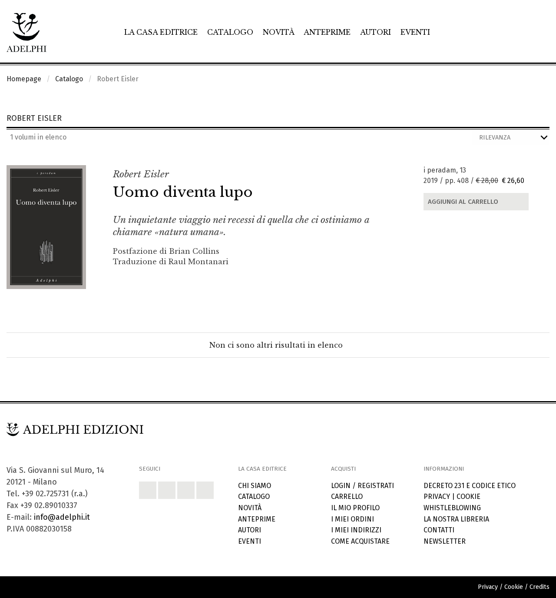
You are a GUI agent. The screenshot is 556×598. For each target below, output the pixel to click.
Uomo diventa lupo (183, 192)
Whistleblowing (452, 508)
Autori (375, 32)
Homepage (24, 79)
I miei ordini (352, 519)
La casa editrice (161, 32)
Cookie (468, 496)
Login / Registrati (362, 486)
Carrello (347, 496)
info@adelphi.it (62, 517)
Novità (279, 32)
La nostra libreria (456, 519)
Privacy (437, 496)
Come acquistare (360, 541)
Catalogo (230, 32)
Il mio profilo (355, 508)
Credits (539, 587)
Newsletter (445, 541)
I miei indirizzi (356, 530)
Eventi (415, 32)
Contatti (439, 530)
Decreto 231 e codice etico (470, 486)
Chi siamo (254, 486)
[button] (147, 490)
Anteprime (327, 32)
